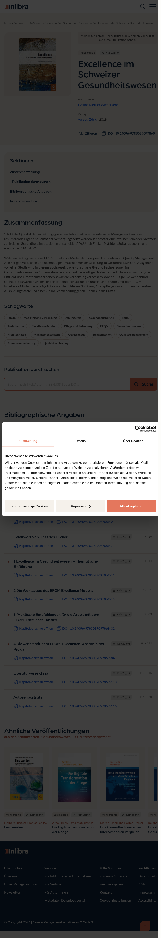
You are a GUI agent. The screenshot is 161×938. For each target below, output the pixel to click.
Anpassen (78, 506)
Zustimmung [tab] (28, 441)
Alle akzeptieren (131, 506)
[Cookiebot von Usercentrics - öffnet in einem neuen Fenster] (137, 429)
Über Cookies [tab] (133, 441)
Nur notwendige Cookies (29, 506)
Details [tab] (80, 441)
